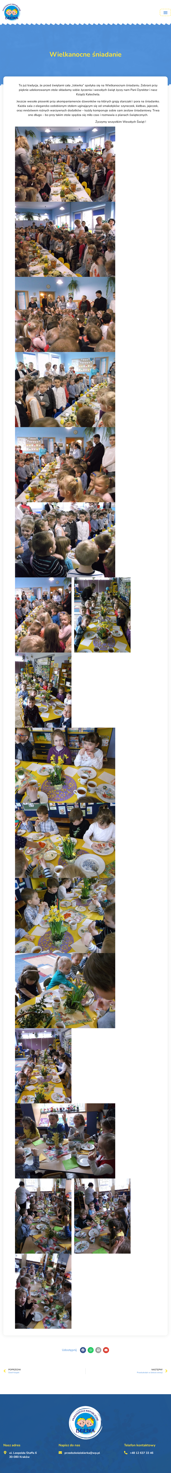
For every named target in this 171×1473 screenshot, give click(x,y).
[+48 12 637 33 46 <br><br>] (125, 1452)
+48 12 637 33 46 (141, 1453)
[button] (165, 12)
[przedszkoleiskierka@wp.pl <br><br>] (60, 1452)
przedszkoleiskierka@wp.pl (82, 1453)
